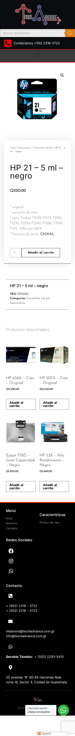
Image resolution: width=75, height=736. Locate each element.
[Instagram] (11, 561)
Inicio (13, 148)
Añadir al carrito (41, 252)
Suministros (24, 148)
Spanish (46, 733)
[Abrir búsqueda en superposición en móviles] (37, 33)
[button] (37, 54)
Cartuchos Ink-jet (43, 148)
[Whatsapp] (11, 571)
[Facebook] (11, 551)
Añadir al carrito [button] (16, 404)
